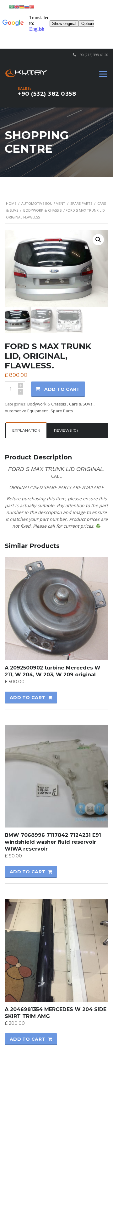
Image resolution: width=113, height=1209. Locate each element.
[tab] (26, 430)
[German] (21, 6)
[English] (16, 6)
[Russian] (26, 6)
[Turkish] (31, 6)
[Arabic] (11, 6)
